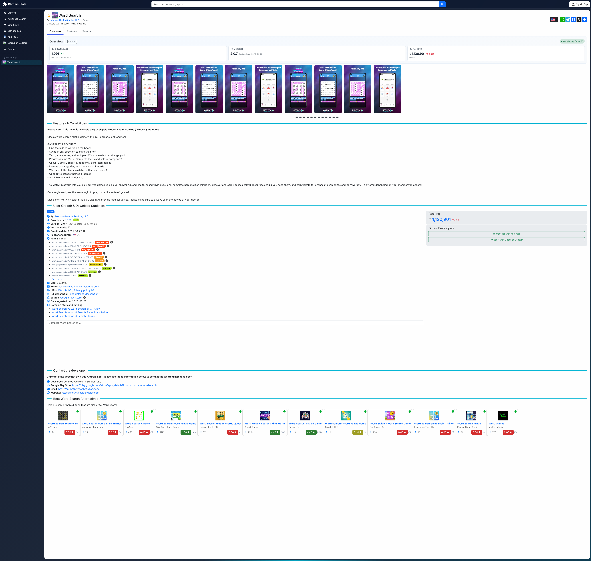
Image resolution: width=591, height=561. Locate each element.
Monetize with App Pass (507, 233)
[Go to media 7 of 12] (319, 117)
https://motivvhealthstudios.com (80, 392)
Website (63, 290)
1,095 (68, 220)
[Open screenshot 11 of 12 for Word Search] (357, 89)
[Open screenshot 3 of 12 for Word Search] (119, 89)
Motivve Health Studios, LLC (65, 20)
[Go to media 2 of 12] (300, 117)
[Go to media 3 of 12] (304, 117)
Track (72, 41)
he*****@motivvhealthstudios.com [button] (78, 286)
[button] (579, 4)
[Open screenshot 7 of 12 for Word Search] (238, 89)
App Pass (13, 37)
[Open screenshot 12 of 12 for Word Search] (387, 89)
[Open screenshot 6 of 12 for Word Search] (209, 89)
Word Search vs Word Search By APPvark (76, 308)
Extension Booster (17, 43)
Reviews (72, 31)
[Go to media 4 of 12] (308, 117)
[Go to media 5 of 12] (311, 117)
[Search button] (442, 4)
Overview (55, 31)
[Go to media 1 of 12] (297, 117)
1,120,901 (445, 219)
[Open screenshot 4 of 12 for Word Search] (149, 89)
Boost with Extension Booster (508, 239)
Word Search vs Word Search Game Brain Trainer (80, 312)
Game (86, 20)
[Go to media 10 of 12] (330, 117)
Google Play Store (571, 41)
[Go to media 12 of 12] (337, 117)
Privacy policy (82, 290)
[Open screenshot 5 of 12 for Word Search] (179, 89)
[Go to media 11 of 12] (334, 117)
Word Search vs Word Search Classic (73, 316)
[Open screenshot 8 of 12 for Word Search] (268, 89)
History (12, 58)
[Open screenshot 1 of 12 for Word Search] (60, 89)
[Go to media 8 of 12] (322, 117)
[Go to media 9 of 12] (326, 117)
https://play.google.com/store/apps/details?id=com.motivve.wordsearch (114, 385)
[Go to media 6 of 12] (315, 117)
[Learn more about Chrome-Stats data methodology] (84, 297)
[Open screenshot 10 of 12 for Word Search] (328, 89)
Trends (86, 31)
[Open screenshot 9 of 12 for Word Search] (298, 89)
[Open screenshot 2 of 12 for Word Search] (90, 89)
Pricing (11, 49)
